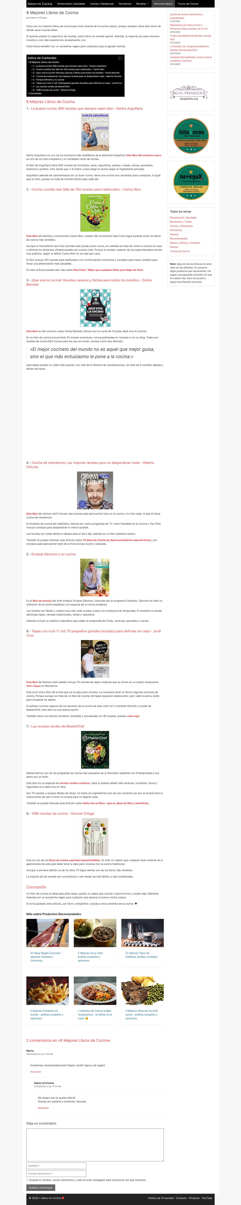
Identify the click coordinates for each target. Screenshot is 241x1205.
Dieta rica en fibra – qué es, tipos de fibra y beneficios (115, 803)
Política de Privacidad (160, 1198)
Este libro (32, 236)
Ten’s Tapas (33, 685)
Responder (35, 1071)
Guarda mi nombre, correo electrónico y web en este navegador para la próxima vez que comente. (87, 1180)
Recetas (141, 3)
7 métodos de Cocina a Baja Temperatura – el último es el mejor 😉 (95, 1014)
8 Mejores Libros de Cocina (44, 62)
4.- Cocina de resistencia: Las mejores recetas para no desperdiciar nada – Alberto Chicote (77, 76)
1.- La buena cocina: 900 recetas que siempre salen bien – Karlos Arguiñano (69, 66)
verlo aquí (133, 716)
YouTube (207, 1198)
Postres (174, 234)
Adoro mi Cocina (40, 4)
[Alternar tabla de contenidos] (119, 58)
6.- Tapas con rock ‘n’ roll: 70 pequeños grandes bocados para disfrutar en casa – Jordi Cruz (77, 83)
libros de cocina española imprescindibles (74, 860)
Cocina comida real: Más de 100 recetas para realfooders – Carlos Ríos (86, 189)
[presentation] (47, 933)
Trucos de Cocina (187, 3)
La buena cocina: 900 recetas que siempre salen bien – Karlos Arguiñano (87, 108)
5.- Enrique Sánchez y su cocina (48, 79)
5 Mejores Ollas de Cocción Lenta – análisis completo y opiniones (141, 1014)
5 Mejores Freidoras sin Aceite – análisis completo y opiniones (46, 1014)
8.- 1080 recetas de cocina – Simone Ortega (54, 90)
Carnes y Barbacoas (102, 3)
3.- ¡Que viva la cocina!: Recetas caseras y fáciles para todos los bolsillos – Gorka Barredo (76, 72)
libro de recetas (42, 600)
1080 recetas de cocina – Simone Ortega (63, 813)
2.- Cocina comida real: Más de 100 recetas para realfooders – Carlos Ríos (68, 69)
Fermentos (125, 3)
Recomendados (163, 3)
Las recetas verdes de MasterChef (57, 726)
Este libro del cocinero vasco (143, 155)
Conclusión (35, 93)
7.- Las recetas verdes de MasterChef (51, 86)
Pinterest (194, 1198)
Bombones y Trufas (181, 221)
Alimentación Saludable (71, 3)
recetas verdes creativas (75, 783)
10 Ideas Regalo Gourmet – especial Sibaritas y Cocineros (46, 957)
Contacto (181, 1198)
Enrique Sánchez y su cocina (54, 554)
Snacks (174, 247)
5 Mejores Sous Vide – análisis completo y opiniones (91, 957)
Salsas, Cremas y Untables (185, 242)
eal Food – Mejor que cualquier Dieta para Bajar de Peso (109, 269)
